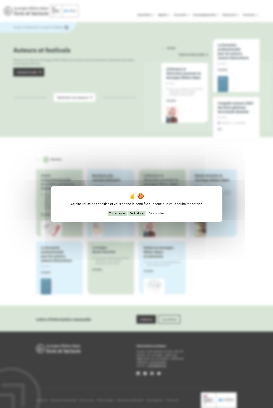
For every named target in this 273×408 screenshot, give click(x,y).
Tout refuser (137, 213)
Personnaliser (157, 213)
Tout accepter (117, 213)
